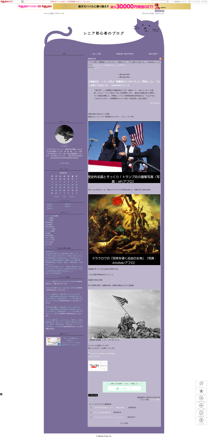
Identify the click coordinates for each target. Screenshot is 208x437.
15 (76, 185)
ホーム (46, 13)
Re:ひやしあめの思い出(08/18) (66, 288)
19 (64, 187)
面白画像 (48, 235)
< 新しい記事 (96, 54)
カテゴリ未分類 (50, 216)
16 (52, 187)
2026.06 (49, 208)
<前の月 (56, 196)
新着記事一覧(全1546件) (124, 54)
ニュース (48, 231)
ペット (26, 2)
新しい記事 (201, 409)
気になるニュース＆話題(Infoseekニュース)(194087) (109, 65)
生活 (46, 224)
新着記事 (201, 416)
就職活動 (48, 227)
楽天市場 (204, 2)
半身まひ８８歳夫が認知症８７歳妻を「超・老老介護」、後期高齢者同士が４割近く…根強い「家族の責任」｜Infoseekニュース (64, 262)
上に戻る (201, 423)
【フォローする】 (148, 13)
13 (68, 185)
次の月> (72, 196)
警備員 (47, 222)
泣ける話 (48, 242)
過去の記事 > (153, 54)
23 (52, 190)
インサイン (49, 281)
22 (76, 187)
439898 (158, 11)
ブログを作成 (195, 2)
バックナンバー (64, 201)
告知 (46, 233)
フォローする (201, 394)
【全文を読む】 (154, 103)
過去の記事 (201, 401)
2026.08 (49, 204)
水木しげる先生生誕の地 (53, 273)
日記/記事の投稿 (64, 248)
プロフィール (59, 13)
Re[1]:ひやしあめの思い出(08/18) (65, 281)
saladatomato (50, 288)
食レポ (47, 244)
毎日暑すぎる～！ (51, 251)
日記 (51, 13)
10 (56, 185)
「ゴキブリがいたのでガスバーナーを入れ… (109, 417)
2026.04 (67, 206)
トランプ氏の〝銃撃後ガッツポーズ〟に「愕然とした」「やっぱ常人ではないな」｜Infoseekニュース (124, 62)
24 (56, 190)
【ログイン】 (159, 13)
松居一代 (48, 237)
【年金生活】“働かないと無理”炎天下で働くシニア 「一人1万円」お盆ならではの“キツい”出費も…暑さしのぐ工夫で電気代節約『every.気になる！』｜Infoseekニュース (63, 256)
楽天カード (64, 334)
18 (60, 187)
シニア (47, 220)
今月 (64, 196)
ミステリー (49, 240)
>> (179, 2)
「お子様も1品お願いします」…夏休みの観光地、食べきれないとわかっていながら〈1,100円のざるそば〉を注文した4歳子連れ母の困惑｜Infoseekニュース (63, 269)
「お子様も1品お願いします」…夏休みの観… (109, 407)
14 (72, 185)
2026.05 (67, 204)
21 (72, 187)
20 (68, 187)
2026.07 (49, 206)
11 (60, 185)
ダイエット (49, 229)
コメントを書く (154, 399)
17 (56, 187)
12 (64, 185)
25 (60, 190)
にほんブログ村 (93, 356)
